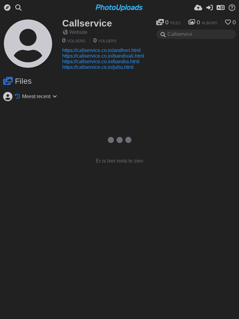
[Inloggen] (209, 8)
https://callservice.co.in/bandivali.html (103, 56)
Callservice (87, 23)
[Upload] (198, 8)
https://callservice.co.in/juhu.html (98, 67)
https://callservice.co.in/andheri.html (101, 50)
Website (78, 32)
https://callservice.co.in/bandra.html (100, 61)
